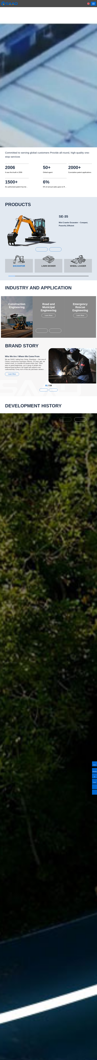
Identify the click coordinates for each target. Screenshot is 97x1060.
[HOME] (9, 3)
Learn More (17, 315)
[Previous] (65, 419)
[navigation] (93, 4)
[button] (41, 249)
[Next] (80, 419)
